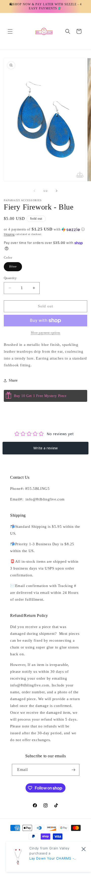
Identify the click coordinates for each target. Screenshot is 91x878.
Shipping (9, 234)
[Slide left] (34, 190)
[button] (10, 31)
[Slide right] (56, 190)
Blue (15, 267)
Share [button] (13, 380)
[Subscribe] (73, 770)
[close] (83, 849)
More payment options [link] (45, 333)
